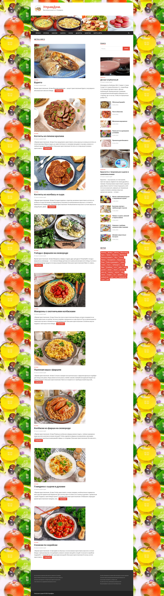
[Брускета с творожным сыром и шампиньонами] (115, 168)
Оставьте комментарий (40, 85)
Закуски (54, 33)
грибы (120, 267)
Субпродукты (116, 264)
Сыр (123, 264)
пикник (103, 274)
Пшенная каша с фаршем (47, 369)
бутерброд (109, 267)
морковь (110, 272)
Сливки (103, 264)
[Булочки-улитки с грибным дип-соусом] (105, 212)
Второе (46, 33)
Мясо (116, 257)
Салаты (63, 33)
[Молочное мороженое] (105, 127)
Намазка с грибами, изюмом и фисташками (120, 226)
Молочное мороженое (119, 121)
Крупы (103, 254)
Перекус (103, 259)
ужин (107, 279)
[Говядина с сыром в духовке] (65, 466)
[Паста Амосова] (105, 117)
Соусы (70, 33)
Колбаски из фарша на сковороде (52, 428)
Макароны (115, 254)
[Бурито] (65, 61)
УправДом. (52, 7)
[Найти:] (115, 48)
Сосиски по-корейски (45, 545)
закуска (115, 269)
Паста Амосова (117, 111)
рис (126, 274)
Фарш (102, 267)
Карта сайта (98, 33)
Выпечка (103, 252)
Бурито (38, 82)
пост (114, 274)
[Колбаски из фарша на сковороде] (65, 407)
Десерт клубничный (109, 80)
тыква (103, 279)
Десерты (79, 33)
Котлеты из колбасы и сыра (49, 194)
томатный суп (122, 277)
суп (116, 277)
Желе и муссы (124, 252)
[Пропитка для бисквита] (105, 146)
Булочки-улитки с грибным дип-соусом (119, 207)
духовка (103, 269)
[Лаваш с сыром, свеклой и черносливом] (105, 222)
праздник (120, 274)
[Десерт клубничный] (115, 76)
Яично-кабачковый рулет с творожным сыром (121, 197)
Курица (109, 254)
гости (115, 267)
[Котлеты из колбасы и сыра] (65, 173)
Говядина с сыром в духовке (49, 486)
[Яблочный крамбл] (105, 108)
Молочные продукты (107, 257)
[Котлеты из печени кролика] (65, 115)
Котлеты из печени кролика (49, 136)
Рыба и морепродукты (112, 262)
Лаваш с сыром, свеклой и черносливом (120, 216)
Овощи (121, 257)
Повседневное (111, 259)
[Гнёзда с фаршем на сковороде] (65, 232)
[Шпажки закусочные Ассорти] (105, 241)
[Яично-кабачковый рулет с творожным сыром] (105, 202)
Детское (116, 252)
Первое (38, 33)
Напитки (88, 33)
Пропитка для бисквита (120, 140)
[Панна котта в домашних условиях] (105, 137)
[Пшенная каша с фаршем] (65, 349)
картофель (122, 269)
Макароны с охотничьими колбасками (54, 311)
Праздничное (120, 259)
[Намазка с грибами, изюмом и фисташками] (105, 231)
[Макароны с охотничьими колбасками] (65, 290)
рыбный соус (105, 277)
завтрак (109, 269)
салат (111, 277)
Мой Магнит (123, 254)
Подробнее (59, 90)
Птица (102, 262)
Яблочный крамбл (118, 102)
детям (125, 267)
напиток (117, 272)
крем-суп (103, 272)
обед (122, 272)
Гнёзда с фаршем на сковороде (51, 253)
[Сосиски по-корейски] (65, 524)
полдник (109, 274)
